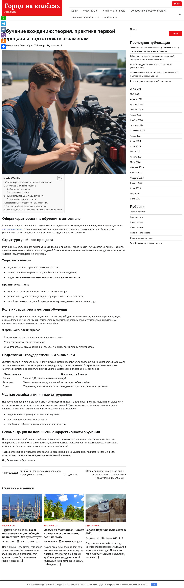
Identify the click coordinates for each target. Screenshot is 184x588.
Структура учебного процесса (21, 185)
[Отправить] (3, 47)
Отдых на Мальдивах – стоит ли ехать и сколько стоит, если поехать (64, 533)
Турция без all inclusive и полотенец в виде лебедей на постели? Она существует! (22, 533)
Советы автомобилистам (85, 17)
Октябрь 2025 (136, 109)
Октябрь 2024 (136, 125)
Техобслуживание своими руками (148, 10)
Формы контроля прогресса (23, 199)
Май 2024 (135, 151)
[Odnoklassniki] (3, 41)
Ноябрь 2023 (136, 172)
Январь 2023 (136, 183)
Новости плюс (136, 227)
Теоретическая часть (20, 189)
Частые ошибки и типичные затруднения (26, 206)
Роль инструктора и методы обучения (24, 195)
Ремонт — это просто (113, 10)
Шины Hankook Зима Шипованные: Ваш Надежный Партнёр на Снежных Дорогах (154, 74)
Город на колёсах (32, 6)
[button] (58, 178)
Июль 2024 (135, 141)
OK (154, 584)
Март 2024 (135, 162)
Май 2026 (135, 94)
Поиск (133, 29)
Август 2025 (135, 115)
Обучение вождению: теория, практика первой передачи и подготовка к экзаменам (152, 58)
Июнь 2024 (135, 146)
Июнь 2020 (135, 188)
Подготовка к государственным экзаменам (27, 202)
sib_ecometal (54, 45)
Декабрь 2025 (136, 104)
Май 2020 (135, 193)
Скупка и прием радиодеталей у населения (150, 81)
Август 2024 (136, 135)
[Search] (180, 14)
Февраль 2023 (137, 177)
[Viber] (3, 35)
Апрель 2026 (136, 99)
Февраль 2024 (137, 167)
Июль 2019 (135, 198)
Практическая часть (20, 192)
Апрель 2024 (136, 156)
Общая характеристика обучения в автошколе (28, 182)
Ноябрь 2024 (136, 120)
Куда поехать (110, 17)
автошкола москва (12, 229)
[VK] (3, 29)
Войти (177, 3)
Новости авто (90, 10)
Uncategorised (137, 211)
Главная (73, 10)
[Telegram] (3, 24)
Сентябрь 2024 (137, 130)
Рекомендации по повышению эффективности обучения (34, 209)
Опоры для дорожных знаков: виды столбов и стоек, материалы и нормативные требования (154, 49)
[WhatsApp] (3, 18)
